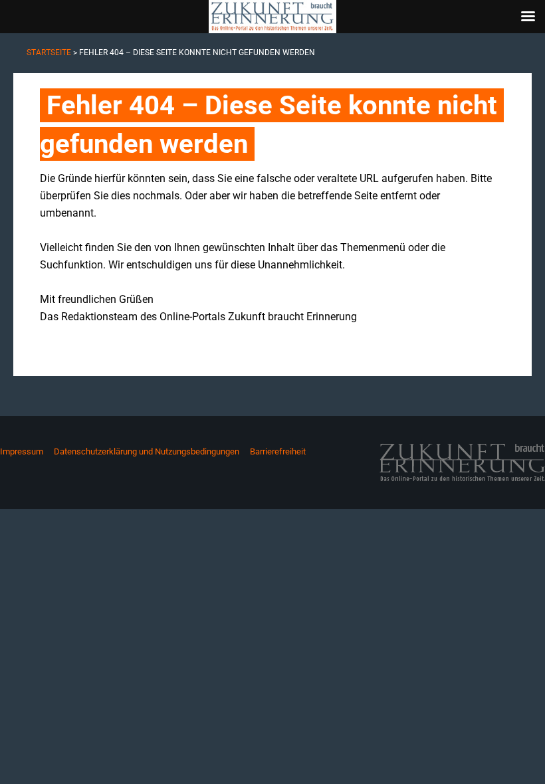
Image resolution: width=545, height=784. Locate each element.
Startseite (49, 52)
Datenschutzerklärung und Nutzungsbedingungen (146, 451)
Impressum (21, 451)
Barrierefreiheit (278, 451)
